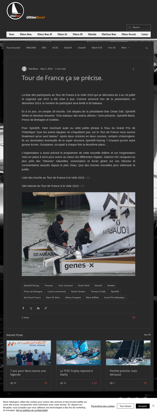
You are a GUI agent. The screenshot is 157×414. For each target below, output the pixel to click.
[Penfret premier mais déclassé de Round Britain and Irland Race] (128, 352)
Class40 (82, 47)
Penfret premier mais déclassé (123, 372)
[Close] (153, 406)
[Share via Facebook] (23, 308)
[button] (146, 48)
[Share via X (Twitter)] (30, 308)
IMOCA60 (31, 47)
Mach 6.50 (97, 47)
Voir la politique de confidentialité (32, 410)
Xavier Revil (83, 285)
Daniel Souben (78, 291)
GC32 (55, 47)
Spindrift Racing (31, 285)
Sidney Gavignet (73, 297)
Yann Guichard (65, 285)
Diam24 (68, 47)
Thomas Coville (98, 291)
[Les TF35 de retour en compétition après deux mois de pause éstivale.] (78, 352)
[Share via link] (45, 308)
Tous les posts (13, 47)
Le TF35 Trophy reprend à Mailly (76, 372)
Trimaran (48, 285)
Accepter (142, 406)
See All (147, 334)
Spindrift (115, 291)
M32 (44, 47)
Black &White (92, 297)
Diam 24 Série (53, 297)
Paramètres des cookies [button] (103, 406)
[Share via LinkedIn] (38, 308)
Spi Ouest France (32, 297)
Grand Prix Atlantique (114, 297)
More (124, 47)
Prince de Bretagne (33, 291)
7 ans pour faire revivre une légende (28, 372)
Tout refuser (125, 406)
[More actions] (133, 69)
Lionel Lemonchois (57, 291)
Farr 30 (111, 47)
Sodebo (111, 285)
